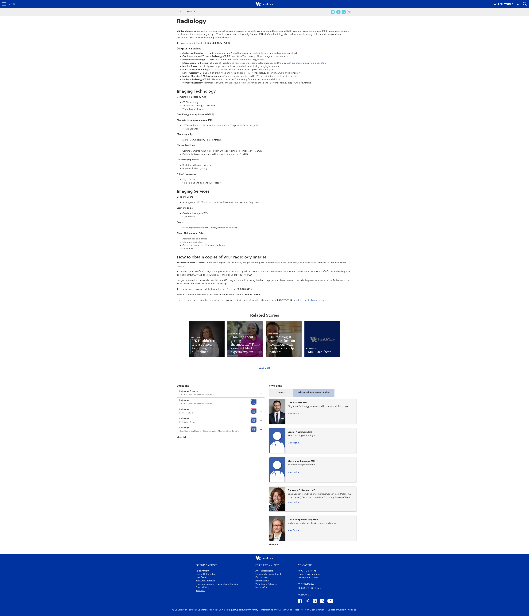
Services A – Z (192, 12)
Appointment (202, 571)
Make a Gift (261, 587)
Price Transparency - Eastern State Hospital (217, 584)
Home (180, 12)
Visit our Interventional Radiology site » (306, 63)
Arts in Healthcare (264, 571)
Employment (261, 577)
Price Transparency (205, 581)
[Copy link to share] (349, 12)
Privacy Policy (202, 587)
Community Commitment (268, 574)
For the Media (262, 581)
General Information (206, 574)
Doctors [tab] (281, 392)
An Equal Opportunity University (242, 610)
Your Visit (200, 591)
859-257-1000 (305, 584)
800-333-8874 (305, 588)
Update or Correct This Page (342, 610)
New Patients (202, 577)
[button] (8, 4)
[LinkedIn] (322, 601)
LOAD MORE (265, 368)
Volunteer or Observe (266, 584)
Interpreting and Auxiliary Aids (276, 610)
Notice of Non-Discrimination (310, 610)
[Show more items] (220, 435)
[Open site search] (525, 4)
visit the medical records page (311, 300)
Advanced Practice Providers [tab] (313, 392)
